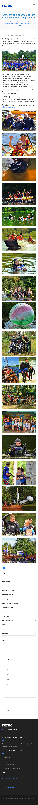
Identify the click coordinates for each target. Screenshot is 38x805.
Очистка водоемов (7, 594)
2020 (8, 679)
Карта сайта (10, 787)
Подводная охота (10, 764)
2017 (8, 695)
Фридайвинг (8, 761)
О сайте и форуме (7, 612)
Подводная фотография (12, 768)
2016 (8, 700)
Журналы (5, 629)
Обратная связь (11, 729)
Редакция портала (11, 778)
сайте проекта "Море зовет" (11, 107)
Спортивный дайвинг (8, 607)
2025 (8, 654)
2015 (8, 705)
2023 (8, 664)
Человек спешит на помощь (10, 603)
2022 (8, 669)
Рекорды (4, 624)
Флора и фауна (6, 586)
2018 (8, 689)
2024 (8, 659)
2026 (8, 649)
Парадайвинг (6, 581)
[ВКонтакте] (4, 568)
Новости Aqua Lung (7, 620)
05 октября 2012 (6, 35)
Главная (6, 21)
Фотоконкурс (6, 616)
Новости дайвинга (22, 21)
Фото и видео (6, 599)
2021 (8, 674)
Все (8, 710)
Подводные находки (8, 590)
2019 (8, 684)
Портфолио (5, 633)
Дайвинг (12, 21)
